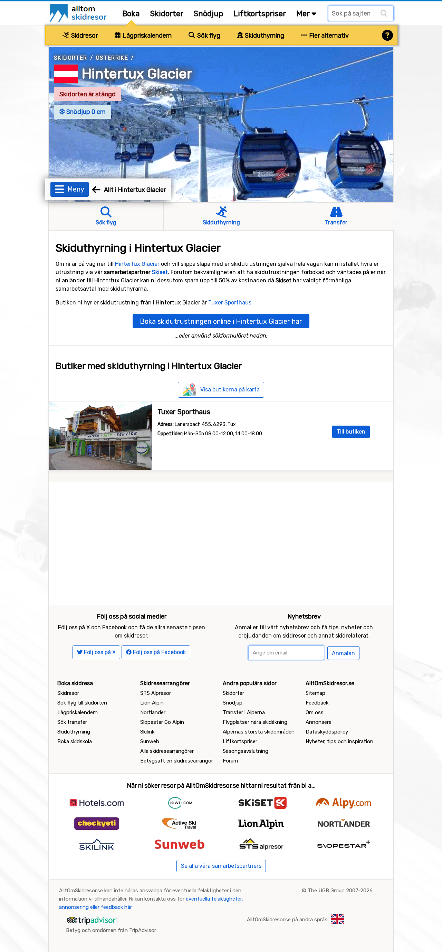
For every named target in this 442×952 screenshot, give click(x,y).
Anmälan (343, 653)
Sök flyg (208, 35)
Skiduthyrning (263, 35)
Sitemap (315, 693)
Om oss (315, 712)
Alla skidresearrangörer (167, 751)
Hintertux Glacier (137, 74)
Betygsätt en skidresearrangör (176, 761)
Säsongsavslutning (245, 751)
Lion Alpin (152, 703)
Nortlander (152, 712)
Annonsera (319, 722)
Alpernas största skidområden (259, 732)
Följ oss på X (99, 652)
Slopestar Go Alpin (162, 722)
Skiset (160, 272)
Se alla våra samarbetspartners (221, 866)
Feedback (317, 703)
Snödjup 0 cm (85, 112)
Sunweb (149, 741)
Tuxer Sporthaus (229, 302)
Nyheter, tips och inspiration (339, 741)
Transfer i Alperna (244, 712)
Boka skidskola (74, 741)
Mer (303, 13)
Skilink (147, 732)
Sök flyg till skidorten (82, 703)
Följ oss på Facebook (159, 652)
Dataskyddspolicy (327, 732)
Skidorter (166, 13)
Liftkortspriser (259, 13)
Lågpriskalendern (146, 35)
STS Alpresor (155, 693)
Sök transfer (72, 722)
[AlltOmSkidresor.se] (79, 12)
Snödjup (208, 13)
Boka (131, 13)
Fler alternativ (328, 35)
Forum (230, 761)
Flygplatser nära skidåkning (255, 722)
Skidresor (84, 35)
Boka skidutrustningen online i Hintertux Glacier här (221, 321)
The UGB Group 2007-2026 (340, 890)
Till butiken (351, 431)
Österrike (112, 58)
